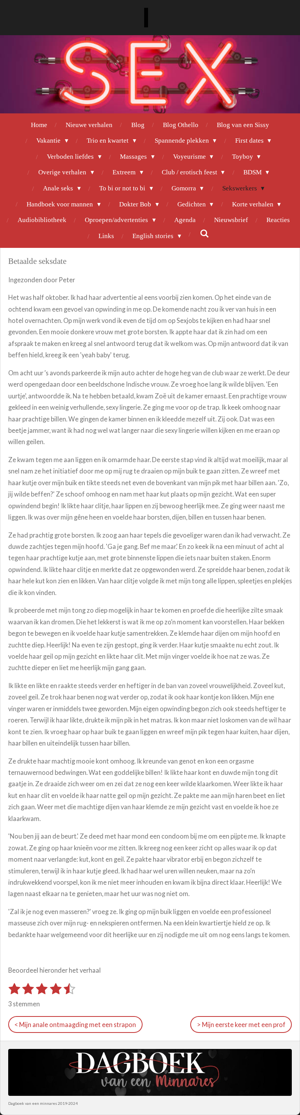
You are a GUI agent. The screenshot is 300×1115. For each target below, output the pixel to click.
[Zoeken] (204, 234)
